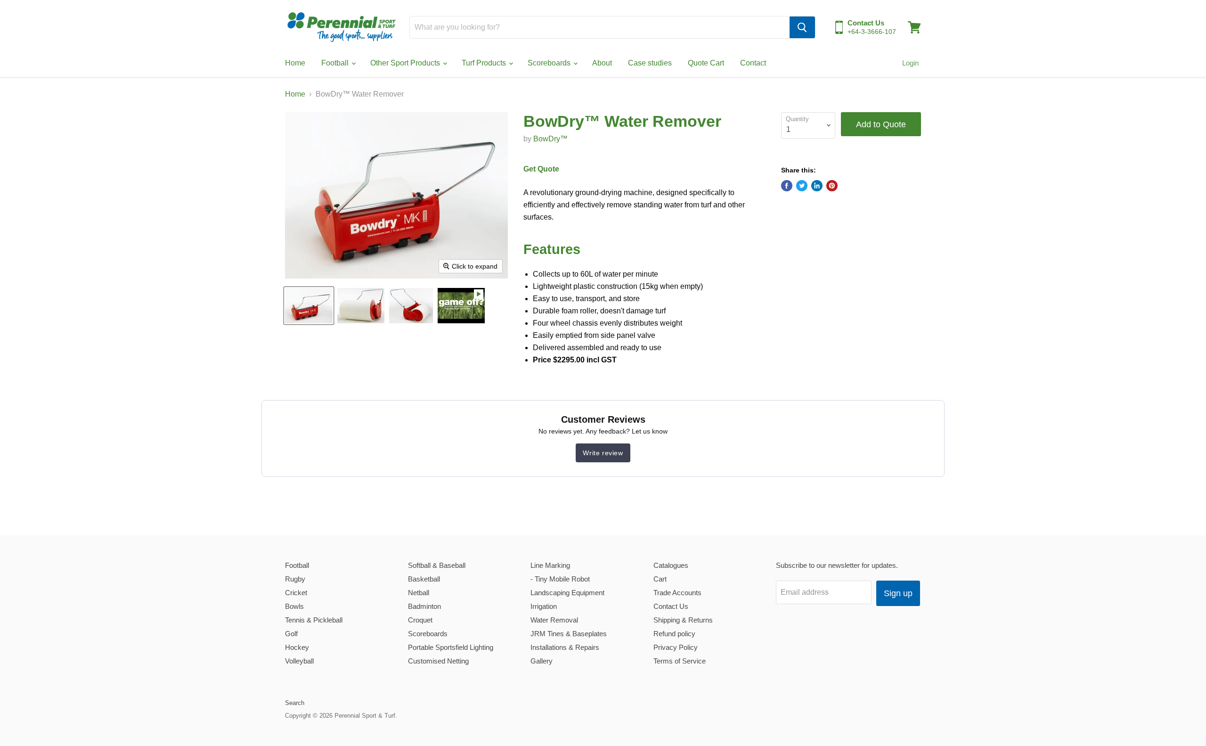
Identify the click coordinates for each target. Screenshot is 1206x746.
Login (910, 63)
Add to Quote (881, 124)
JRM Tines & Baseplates (568, 634)
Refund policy (674, 634)
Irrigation (543, 606)
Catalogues (670, 565)
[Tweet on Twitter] (801, 185)
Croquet (420, 620)
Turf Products (485, 63)
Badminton (424, 606)
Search (294, 702)
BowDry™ (550, 139)
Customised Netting (438, 661)
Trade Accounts (677, 593)
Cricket (296, 593)
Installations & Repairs (564, 647)
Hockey (297, 647)
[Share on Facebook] (786, 185)
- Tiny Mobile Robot (560, 579)
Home (295, 63)
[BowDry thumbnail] (309, 305)
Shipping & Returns (683, 620)
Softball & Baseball (436, 565)
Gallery (541, 661)
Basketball (424, 579)
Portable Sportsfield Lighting (450, 647)
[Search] (802, 27)
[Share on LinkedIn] (817, 185)
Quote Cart (706, 63)
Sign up (898, 593)
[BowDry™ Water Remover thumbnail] (461, 305)
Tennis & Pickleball (313, 620)
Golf (291, 634)
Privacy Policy (675, 647)
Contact (753, 63)
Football (335, 63)
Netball (418, 593)
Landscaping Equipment (567, 593)
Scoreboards (550, 63)
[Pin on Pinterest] (832, 185)
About (602, 63)
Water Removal (554, 620)
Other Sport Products (406, 63)
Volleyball (299, 661)
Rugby (295, 579)
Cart (660, 579)
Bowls (294, 606)
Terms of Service (679, 661)
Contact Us (670, 606)
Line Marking (550, 565)
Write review (603, 453)
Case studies (650, 63)
